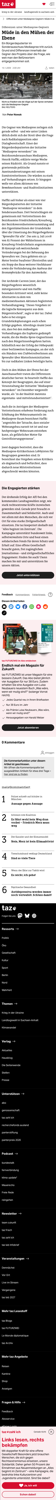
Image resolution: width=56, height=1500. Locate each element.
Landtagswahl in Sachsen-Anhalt (20, 1020)
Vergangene (8, 1290)
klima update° (9, 1177)
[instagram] (34, 917)
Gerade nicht (40, 1431)
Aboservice (8, 1418)
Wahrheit (7, 990)
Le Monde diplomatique (15, 1335)
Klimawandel (9, 1027)
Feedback (7, 1411)
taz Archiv (7, 1343)
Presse (5, 1080)
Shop (5, 1381)
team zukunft (9, 1222)
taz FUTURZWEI (10, 1328)
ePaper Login (9, 1426)
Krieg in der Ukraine (13, 1012)
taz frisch (7, 1230)
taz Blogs (7, 1320)
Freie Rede (8, 1192)
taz (9, 908)
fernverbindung (10, 1170)
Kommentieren (23, 594)
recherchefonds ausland (15, 1125)
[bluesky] (27, 917)
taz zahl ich (8, 1117)
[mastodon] (20, 917)
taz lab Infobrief (10, 1245)
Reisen (5, 1366)
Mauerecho (8, 1185)
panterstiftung (10, 1132)
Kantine (6, 1373)
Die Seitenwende (11, 1065)
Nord (4, 982)
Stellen (6, 1072)
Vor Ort (6, 1275)
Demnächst (8, 1267)
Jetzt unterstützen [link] (28, 575)
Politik (5, 938)
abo (4, 1102)
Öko (4, 945)
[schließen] (51, 1432)
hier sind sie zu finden (16, 774)
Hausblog (7, 1057)
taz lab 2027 (8, 1297)
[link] (12, 12)
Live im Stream (10, 1282)
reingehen (7, 1200)
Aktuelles (7, 1050)
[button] (52, 4)
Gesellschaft (9, 952)
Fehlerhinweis (39, 594)
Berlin (5, 975)
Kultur (5, 960)
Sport (5, 967)
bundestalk (8, 1162)
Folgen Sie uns (9, 916)
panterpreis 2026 (11, 1140)
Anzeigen (7, 1388)
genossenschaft (11, 1110)
